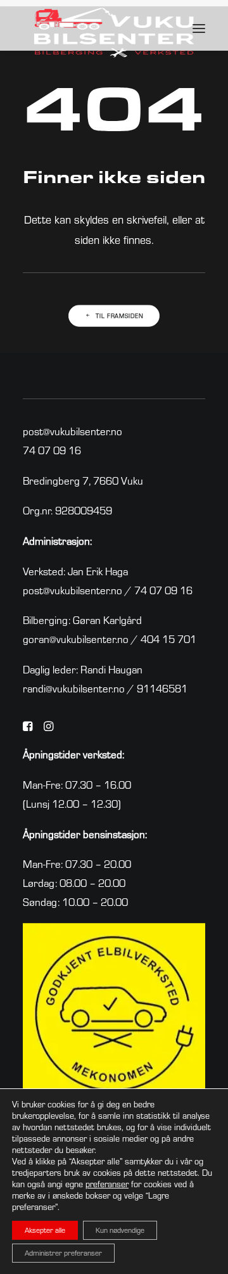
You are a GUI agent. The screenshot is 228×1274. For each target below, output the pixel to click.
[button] (199, 28)
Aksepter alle (45, 1230)
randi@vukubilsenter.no (74, 688)
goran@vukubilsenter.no (76, 639)
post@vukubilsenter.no (72, 431)
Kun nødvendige (120, 1230)
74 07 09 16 (52, 450)
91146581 (162, 688)
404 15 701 (168, 639)
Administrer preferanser (63, 1253)
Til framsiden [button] (119, 316)
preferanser (107, 1184)
